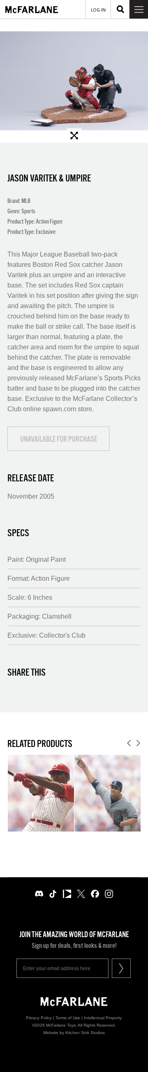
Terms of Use (68, 1017)
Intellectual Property (103, 1017)
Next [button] (138, 743)
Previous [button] (129, 743)
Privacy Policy (39, 1017)
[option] (74, 81)
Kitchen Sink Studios (85, 1032)
